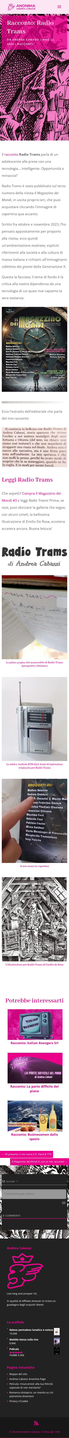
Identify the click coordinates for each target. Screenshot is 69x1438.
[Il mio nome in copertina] (34, 861)
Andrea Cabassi (25, 39)
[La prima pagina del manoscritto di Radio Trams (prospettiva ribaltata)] (34, 658)
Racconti (25, 44)
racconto (11, 154)
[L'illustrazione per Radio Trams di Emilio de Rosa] (34, 960)
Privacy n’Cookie (18, 1401)
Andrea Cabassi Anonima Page (27, 1379)
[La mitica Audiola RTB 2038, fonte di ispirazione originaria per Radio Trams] (34, 759)
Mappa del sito (18, 1374)
